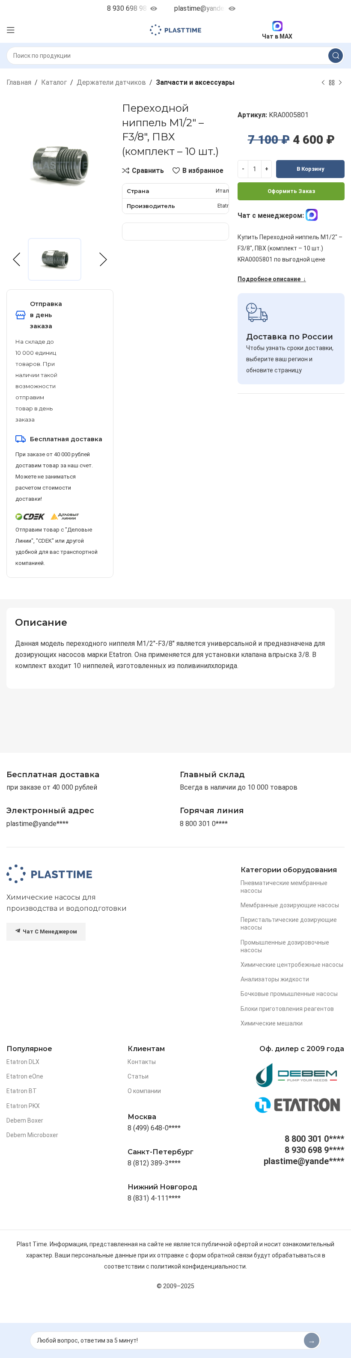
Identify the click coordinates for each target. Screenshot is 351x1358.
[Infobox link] (212, 811)
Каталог (54, 82)
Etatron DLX (22, 1061)
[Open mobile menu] (10, 30)
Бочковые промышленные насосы (289, 993)
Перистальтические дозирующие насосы (289, 923)
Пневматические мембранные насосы (284, 887)
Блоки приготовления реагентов (287, 1008)
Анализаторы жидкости (275, 979)
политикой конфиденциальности (198, 1266)
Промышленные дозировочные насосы (285, 946)
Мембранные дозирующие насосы (290, 905)
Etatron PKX (23, 1105)
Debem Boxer (24, 1120)
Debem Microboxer (32, 1135)
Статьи (138, 1076)
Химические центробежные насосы (292, 964)
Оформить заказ (291, 191)
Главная (18, 82)
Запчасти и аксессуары (195, 82)
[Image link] (49, 873)
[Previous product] (323, 82)
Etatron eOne (24, 1076)
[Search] (335, 55)
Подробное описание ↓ (272, 279)
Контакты (142, 1061)
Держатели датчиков (111, 82)
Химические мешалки (272, 1023)
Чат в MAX (277, 36)
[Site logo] (175, 29)
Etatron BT (21, 1091)
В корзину (310, 169)
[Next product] (340, 82)
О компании (144, 1091)
